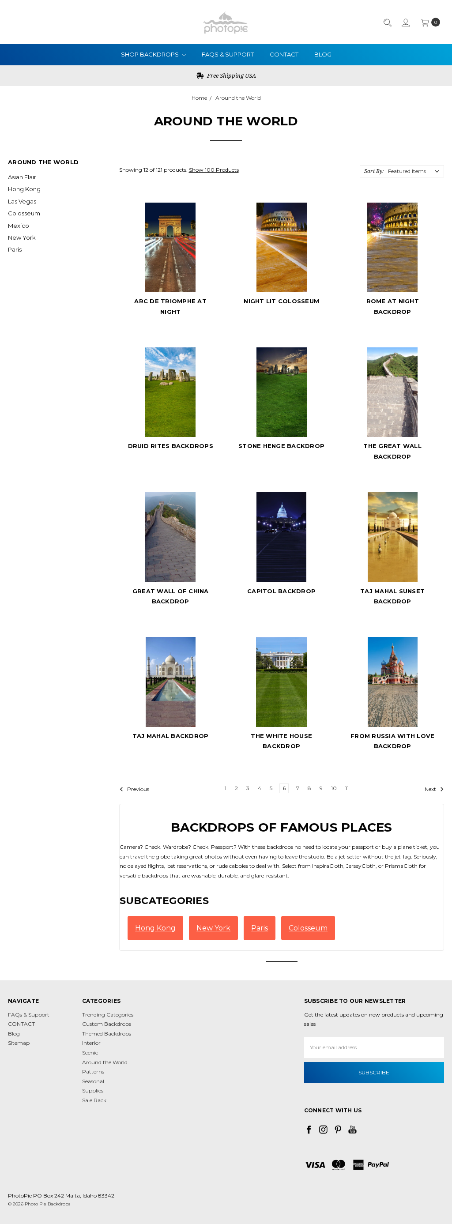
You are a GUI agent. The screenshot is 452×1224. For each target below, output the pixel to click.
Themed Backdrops (106, 1033)
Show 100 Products (214, 169)
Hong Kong (24, 188)
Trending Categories (107, 1014)
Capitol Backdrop (281, 591)
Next (431, 789)
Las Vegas (22, 201)
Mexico (18, 225)
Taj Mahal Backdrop (170, 735)
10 (334, 788)
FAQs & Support (228, 54)
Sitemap (19, 1042)
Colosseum (24, 213)
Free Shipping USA (231, 75)
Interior (91, 1042)
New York (22, 237)
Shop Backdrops (150, 54)
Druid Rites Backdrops (170, 445)
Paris (15, 249)
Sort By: (374, 171)
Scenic (90, 1052)
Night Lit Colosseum (281, 301)
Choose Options (170, 276)
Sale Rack (94, 1100)
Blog (322, 54)
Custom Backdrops (106, 1024)
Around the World (238, 97)
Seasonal (93, 1081)
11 (347, 788)
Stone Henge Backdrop (281, 445)
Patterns (93, 1071)
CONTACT (284, 54)
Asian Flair (22, 177)
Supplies (92, 1090)
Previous (137, 789)
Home (199, 97)
